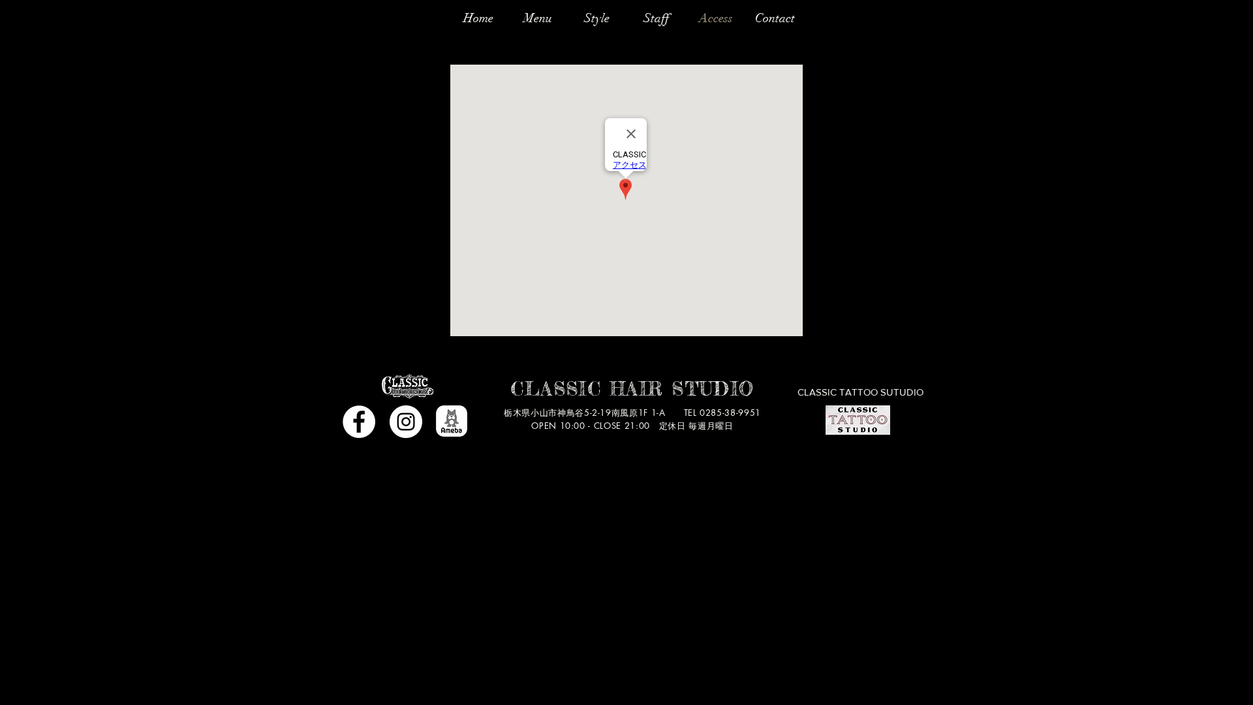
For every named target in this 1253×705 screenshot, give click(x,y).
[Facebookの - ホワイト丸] (359, 421)
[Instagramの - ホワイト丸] (406, 421)
